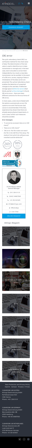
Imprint (7, 387)
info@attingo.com (15, 204)
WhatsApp (15, 208)
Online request (14, 216)
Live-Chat (15, 211)
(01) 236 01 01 (15, 192)
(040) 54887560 (15, 196)
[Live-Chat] (19, 3)
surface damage (17, 91)
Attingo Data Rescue (8, 50)
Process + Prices (24, 387)
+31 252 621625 (15, 200)
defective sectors (19, 89)
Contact (14, 387)
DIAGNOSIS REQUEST (16, 27)
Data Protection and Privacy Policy (17, 384)
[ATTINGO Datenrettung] (8, 3)
